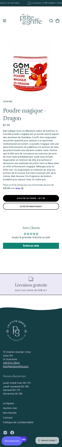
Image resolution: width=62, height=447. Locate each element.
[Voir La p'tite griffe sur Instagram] (5, 432)
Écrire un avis (31, 245)
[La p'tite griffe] (31, 21)
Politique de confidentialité (18, 422)
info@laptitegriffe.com (16, 366)
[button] (51, 21)
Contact (8, 417)
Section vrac (10, 408)
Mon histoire (10, 412)
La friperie (8, 403)
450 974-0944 (11, 362)
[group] (31, 3)
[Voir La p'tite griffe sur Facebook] (12, 432)
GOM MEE (7, 101)
